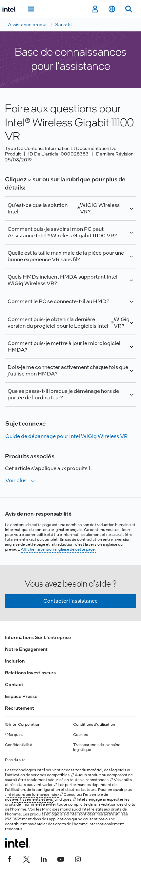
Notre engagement (26, 649)
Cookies (80, 734)
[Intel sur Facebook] (9, 858)
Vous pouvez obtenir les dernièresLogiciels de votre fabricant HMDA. (70, 325)
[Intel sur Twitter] (26, 858)
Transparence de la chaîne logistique (96, 747)
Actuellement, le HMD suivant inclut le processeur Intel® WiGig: (68, 282)
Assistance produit (28, 24)
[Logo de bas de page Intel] (17, 843)
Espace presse (21, 696)
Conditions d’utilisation (94, 724)
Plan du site (15, 759)
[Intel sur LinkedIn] (43, 858)
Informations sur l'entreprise (38, 637)
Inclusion (15, 661)
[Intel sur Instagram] (77, 858)
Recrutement (19, 708)
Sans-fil (63, 24)
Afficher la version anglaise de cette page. (58, 549)
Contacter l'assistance (70, 600)
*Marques (14, 734)
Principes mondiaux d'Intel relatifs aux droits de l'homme (66, 812)
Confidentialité (18, 744)
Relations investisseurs (30, 673)
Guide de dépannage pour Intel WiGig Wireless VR (66, 436)
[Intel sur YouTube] (60, 858)
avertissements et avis (32, 799)
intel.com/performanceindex (33, 794)
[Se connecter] (95, 9)
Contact (14, 684)
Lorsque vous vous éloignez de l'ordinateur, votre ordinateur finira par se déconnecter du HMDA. (67, 397)
